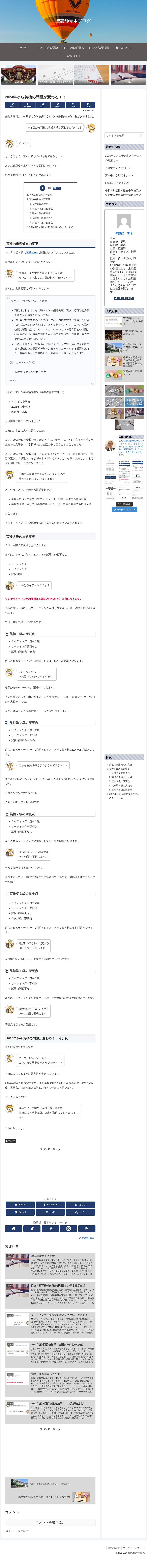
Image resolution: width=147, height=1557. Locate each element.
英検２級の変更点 (41, 213)
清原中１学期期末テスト (119, 175)
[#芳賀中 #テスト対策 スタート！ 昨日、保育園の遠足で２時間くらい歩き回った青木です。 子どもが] (138, 466)
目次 (49, 188)
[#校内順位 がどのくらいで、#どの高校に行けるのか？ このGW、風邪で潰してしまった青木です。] (111, 479)
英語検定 (11, 1141)
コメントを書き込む (50, 1522)
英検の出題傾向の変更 (40, 194)
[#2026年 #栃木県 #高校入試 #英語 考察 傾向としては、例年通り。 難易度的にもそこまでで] (124, 493)
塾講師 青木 (124, 233)
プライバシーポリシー (133, 1548)
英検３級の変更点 (41, 204)
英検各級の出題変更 (39, 199)
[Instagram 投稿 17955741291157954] (111, 466)
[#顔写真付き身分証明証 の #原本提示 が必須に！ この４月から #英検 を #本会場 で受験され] (124, 466)
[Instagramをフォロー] (68, 1228)
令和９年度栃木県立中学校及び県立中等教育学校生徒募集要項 (123, 193)
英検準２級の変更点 (42, 208)
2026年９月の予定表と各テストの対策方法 (123, 158)
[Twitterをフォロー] (32, 1228)
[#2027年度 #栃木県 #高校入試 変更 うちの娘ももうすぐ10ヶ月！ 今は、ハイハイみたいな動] (138, 493)
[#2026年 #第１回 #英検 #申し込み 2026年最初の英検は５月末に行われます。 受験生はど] (138, 479)
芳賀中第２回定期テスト (119, 168)
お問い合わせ (114, 1548)
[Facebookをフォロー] (50, 1228)
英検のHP (32, 252)
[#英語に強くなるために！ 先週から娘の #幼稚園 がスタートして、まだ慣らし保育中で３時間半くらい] (124, 479)
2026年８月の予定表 (117, 183)
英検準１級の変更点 (42, 218)
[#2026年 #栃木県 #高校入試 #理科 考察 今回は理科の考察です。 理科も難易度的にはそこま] (111, 493)
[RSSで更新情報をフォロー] (87, 1228)
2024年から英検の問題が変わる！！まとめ (51, 227)
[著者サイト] (13, 1228)
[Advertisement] (50, 1172)
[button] (141, 135)
